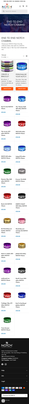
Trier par (3, 55)
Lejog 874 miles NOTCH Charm (20, 157)
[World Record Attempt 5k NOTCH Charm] (22, 221)
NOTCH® (7, 400)
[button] (23, 6)
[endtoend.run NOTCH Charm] (7, 270)
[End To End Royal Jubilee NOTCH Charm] (22, 295)
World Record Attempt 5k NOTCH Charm (22, 230)
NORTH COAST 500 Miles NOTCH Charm (21, 206)
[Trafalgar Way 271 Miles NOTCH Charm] (7, 295)
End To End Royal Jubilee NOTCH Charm (21, 305)
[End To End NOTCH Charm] (7, 99)
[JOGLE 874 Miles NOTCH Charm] (22, 246)
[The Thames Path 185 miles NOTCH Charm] (22, 99)
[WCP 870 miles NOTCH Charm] (22, 124)
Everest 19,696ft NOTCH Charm (21, 180)
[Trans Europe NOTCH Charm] (7, 320)
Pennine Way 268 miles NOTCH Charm (6, 181)
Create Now (7, 88)
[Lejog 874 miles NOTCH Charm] (22, 148)
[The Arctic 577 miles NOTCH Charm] (7, 123)
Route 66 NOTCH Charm (6, 205)
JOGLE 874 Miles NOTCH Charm (21, 254)
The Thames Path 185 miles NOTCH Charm (21, 108)
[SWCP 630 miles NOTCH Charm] (7, 148)
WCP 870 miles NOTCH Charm (20, 132)
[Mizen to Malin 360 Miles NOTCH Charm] (7, 246)
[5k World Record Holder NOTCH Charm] (7, 221)
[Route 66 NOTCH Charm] (7, 196)
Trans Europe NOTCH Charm (5, 329)
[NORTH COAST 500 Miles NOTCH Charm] (22, 196)
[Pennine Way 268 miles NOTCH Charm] (7, 171)
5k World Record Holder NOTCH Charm (6, 230)
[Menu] (26, 6)
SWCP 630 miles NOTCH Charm (6, 157)
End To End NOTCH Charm (7, 107)
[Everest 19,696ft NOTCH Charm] (22, 171)
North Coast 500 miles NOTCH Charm (21, 280)
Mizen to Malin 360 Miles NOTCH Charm (7, 255)
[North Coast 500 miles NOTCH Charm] (22, 270)
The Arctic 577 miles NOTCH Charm (5, 133)
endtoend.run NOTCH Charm (5, 279)
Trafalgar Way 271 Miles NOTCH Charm (6, 305)
